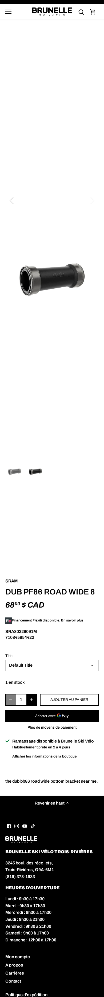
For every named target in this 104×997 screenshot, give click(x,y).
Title (9, 656)
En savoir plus (72, 620)
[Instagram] (16, 826)
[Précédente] (12, 200)
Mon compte (17, 957)
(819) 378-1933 (20, 876)
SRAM (11, 581)
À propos (14, 965)
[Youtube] (24, 826)
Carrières (14, 973)
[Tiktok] (32, 826)
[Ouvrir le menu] (8, 12)
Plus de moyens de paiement (52, 727)
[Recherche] (81, 12)
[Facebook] (9, 826)
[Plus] (31, 699)
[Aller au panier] (93, 12)
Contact (13, 981)
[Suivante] (92, 200)
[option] (52, 279)
